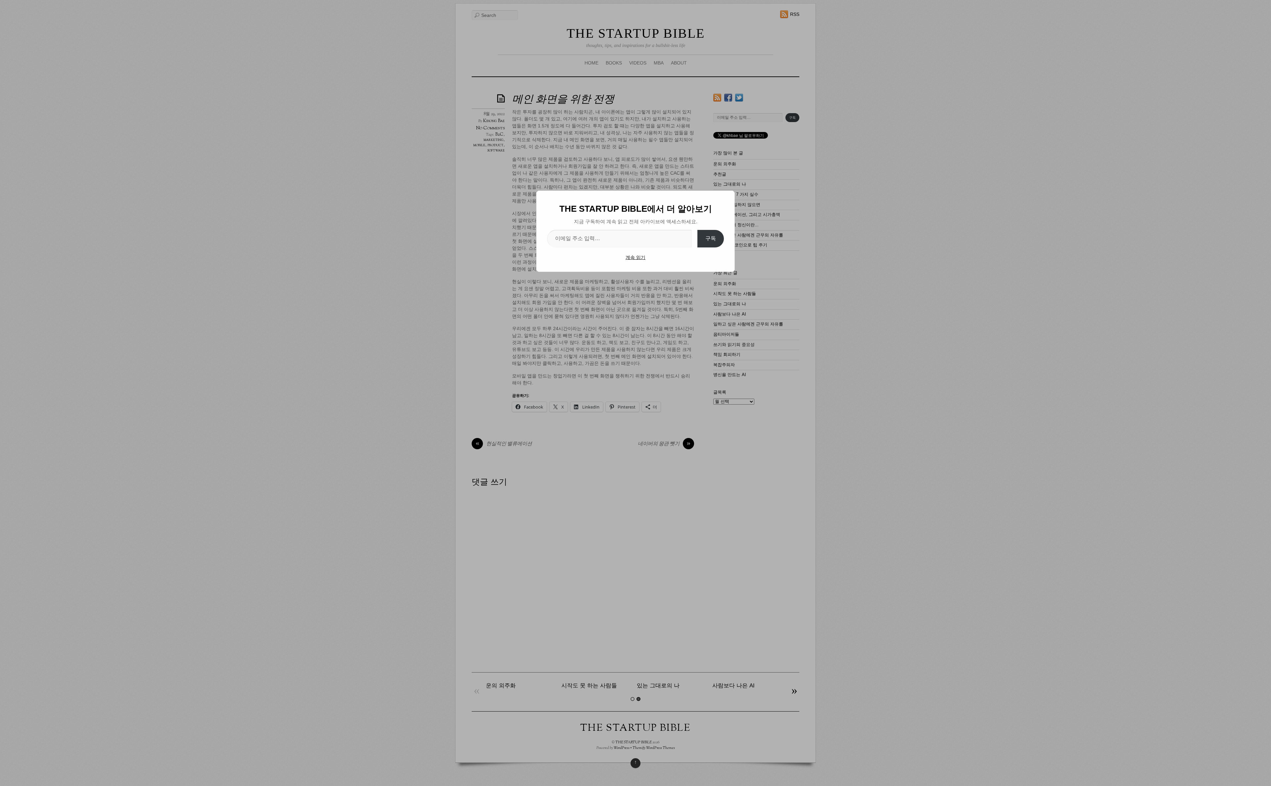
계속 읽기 (635, 257)
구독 (710, 238)
